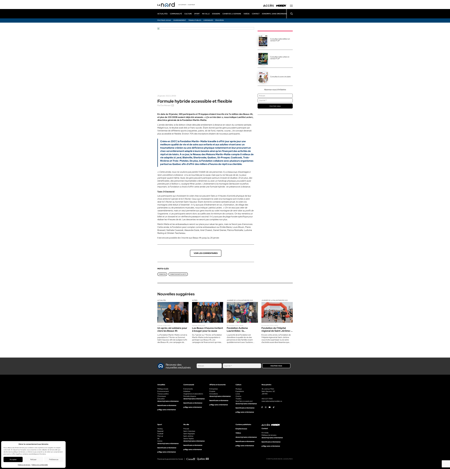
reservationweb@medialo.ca (272, 401)
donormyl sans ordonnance (275, 14)
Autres (194, 300)
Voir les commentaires (206, 253)
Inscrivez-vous (275, 106)
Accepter (13, 459)
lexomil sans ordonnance (166, 405)
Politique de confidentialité (40, 465)
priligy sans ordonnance (166, 410)
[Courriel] (172, 105)
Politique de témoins (24, 465)
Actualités (161, 300)
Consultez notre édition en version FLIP (280, 40)
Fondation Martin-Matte (178, 274)
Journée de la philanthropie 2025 (240, 300)
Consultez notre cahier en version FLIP (279, 58)
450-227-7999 (267, 399)
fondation (162, 274)
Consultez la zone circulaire (280, 76)
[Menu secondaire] (291, 6)
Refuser (33, 459)
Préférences (53, 459)
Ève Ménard (165, 105)
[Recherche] (290, 14)
